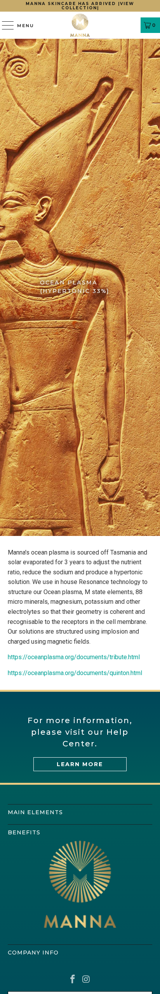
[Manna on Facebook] (73, 980)
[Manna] (80, 25)
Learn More (80, 764)
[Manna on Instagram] (86, 980)
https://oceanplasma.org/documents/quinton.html (75, 673)
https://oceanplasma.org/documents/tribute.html (74, 657)
